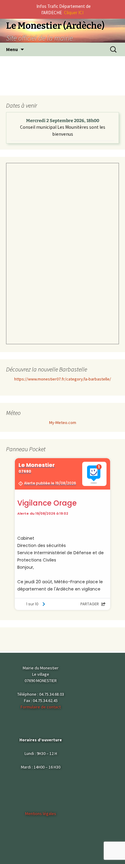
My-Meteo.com (62, 422)
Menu (12, 49)
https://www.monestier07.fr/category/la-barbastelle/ (62, 379)
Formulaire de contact (41, 707)
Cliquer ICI (73, 12)
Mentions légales (40, 813)
